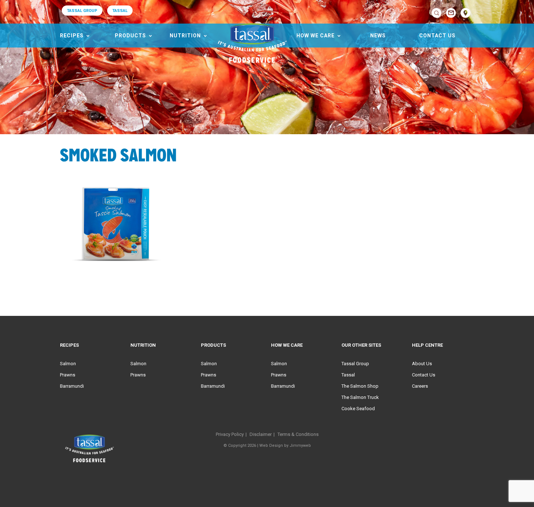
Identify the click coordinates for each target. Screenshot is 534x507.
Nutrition (185, 35)
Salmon (68, 363)
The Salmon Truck (360, 397)
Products (130, 35)
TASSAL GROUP (82, 10)
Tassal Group (355, 363)
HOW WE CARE (315, 35)
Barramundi (72, 386)
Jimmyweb (300, 445)
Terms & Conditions (298, 434)
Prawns (67, 375)
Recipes (72, 35)
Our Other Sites (361, 345)
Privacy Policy (230, 434)
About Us (422, 363)
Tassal (348, 375)
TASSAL (120, 10)
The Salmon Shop (360, 386)
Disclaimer (261, 434)
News (378, 35)
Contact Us (437, 35)
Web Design (271, 445)
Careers (420, 386)
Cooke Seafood (358, 408)
